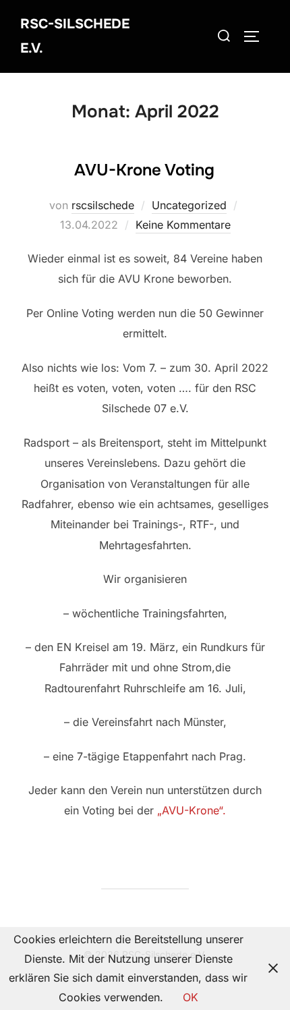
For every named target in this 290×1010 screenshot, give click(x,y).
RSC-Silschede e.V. (74, 36)
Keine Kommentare (183, 224)
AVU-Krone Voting (144, 170)
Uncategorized (189, 205)
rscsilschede (102, 205)
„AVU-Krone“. (191, 810)
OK (190, 997)
